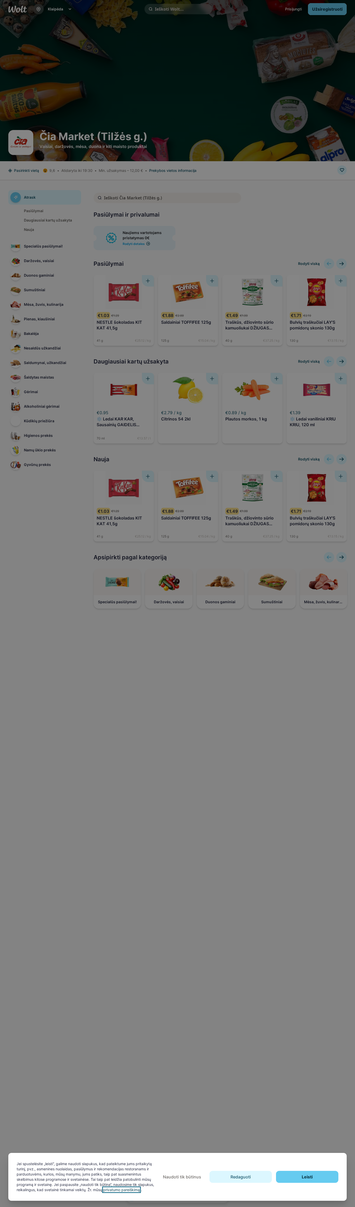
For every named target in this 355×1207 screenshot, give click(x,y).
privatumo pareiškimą (121, 1189)
